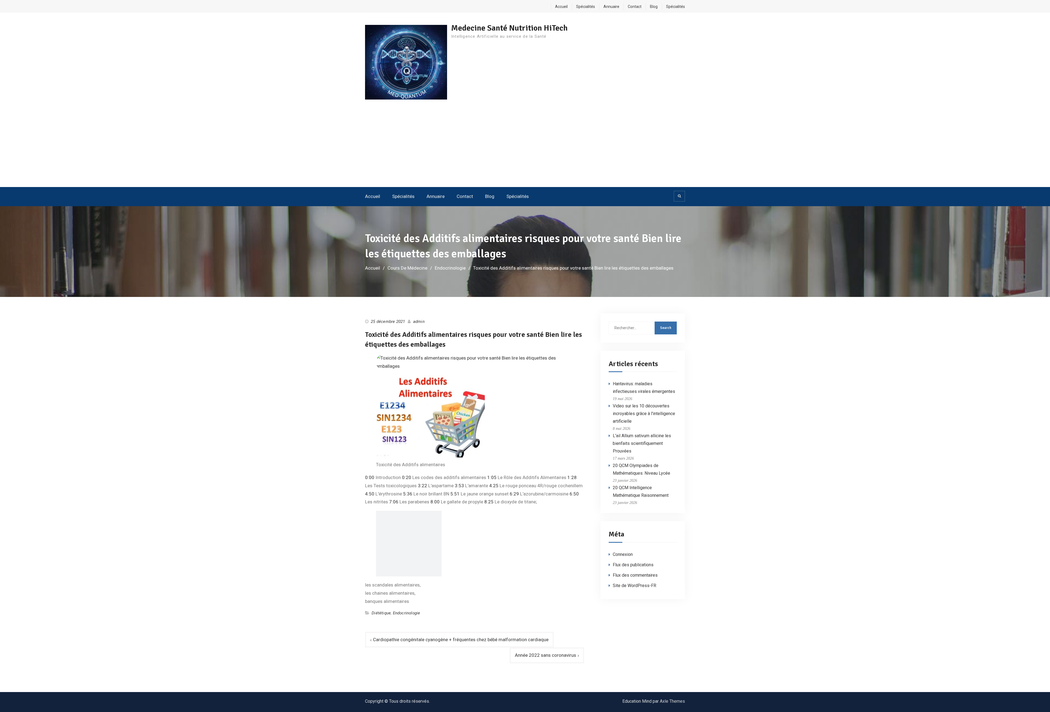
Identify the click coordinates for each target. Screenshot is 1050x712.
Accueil (561, 6)
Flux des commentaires (635, 575)
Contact (634, 6)
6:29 (514, 494)
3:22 (422, 485)
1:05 (492, 477)
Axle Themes (672, 701)
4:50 (369, 494)
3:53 (459, 485)
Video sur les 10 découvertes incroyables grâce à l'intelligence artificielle (644, 413)
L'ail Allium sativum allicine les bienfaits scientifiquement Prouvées (642, 443)
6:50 (574, 494)
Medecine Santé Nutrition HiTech (509, 28)
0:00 (369, 477)
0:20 (406, 477)
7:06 (393, 501)
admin (419, 321)
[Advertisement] (525, 146)
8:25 (489, 501)
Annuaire (611, 6)
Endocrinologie (406, 613)
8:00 (435, 501)
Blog (654, 6)
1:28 (572, 477)
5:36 (407, 494)
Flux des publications (633, 564)
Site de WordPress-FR (634, 585)
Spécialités (585, 6)
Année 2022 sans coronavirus (545, 655)
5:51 (455, 494)
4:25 (493, 485)
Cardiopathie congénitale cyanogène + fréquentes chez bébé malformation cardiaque (461, 639)
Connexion (623, 554)
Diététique (381, 613)
